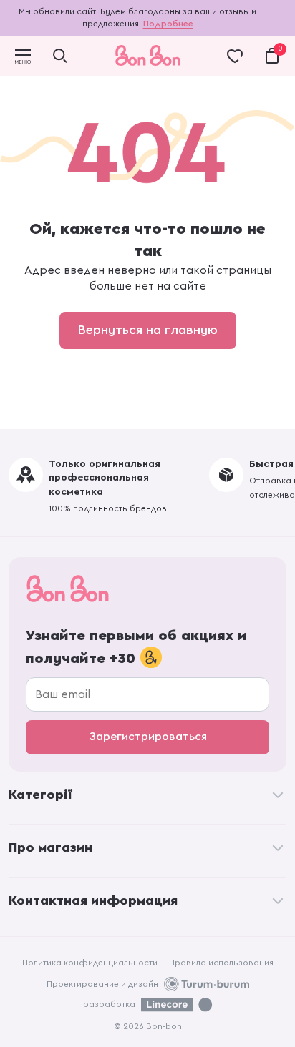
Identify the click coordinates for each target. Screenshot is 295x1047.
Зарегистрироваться (148, 736)
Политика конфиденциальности (90, 962)
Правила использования (221, 962)
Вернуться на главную (148, 329)
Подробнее (168, 23)
